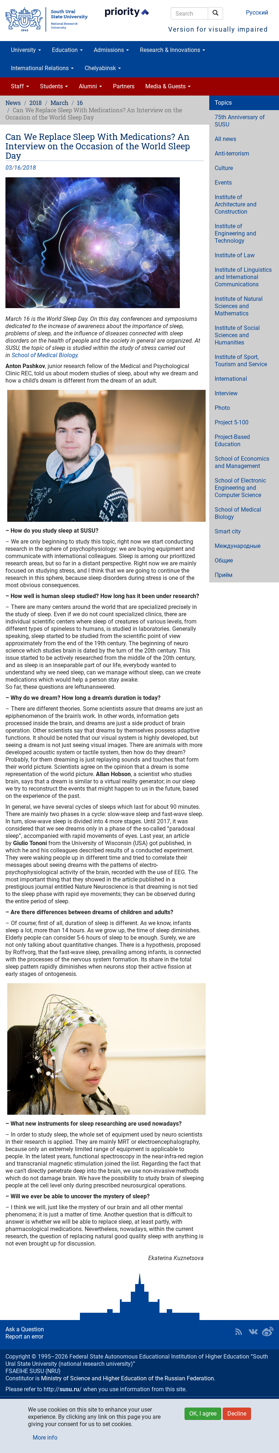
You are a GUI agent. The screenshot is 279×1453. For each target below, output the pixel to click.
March (59, 102)
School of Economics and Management (242, 462)
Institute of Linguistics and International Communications (243, 277)
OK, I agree (203, 1413)
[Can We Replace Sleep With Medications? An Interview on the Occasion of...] (104, 242)
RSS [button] (238, 1331)
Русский (257, 12)
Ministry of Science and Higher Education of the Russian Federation (127, 1378)
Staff (18, 86)
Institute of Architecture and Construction (235, 204)
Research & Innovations (171, 50)
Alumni (88, 86)
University (24, 50)
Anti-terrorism (232, 153)
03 (8, 167)
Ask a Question (24, 1329)
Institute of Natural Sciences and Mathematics (239, 306)
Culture (224, 168)
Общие (224, 560)
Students (52, 86)
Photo (222, 407)
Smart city (228, 531)
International (231, 378)
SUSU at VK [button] (253, 1331)
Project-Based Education (232, 440)
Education (65, 50)
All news (225, 139)
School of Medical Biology (44, 355)
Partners (123, 86)
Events (223, 182)
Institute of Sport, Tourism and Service (241, 361)
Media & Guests (166, 86)
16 (80, 102)
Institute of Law (235, 255)
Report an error (24, 1336)
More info (45, 1437)
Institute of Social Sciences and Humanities (237, 335)
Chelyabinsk (101, 68)
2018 (35, 102)
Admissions (109, 50)
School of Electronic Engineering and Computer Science (240, 488)
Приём (223, 575)
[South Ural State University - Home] (46, 19)
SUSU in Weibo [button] (268, 1331)
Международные (237, 545)
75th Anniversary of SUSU (240, 121)
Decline (236, 1413)
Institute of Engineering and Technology (235, 233)
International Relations (40, 68)
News (13, 102)
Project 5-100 (231, 422)
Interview (226, 393)
